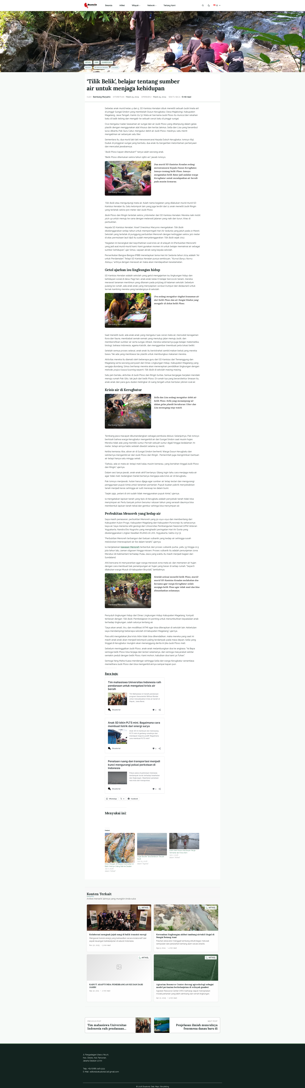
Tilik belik (115, 67)
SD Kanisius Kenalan (101, 67)
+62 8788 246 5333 (96, 1068)
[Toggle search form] (203, 5)
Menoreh (88, 67)
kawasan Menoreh (130, 547)
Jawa (96, 62)
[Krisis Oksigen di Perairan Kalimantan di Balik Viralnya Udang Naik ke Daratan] (120, 848)
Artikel (88, 62)
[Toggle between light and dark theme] (208, 5)
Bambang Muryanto (102, 97)
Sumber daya (107, 62)
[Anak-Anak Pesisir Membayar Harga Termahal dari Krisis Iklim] (184, 841)
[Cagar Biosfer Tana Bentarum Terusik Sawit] (152, 844)
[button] (217, 5)
